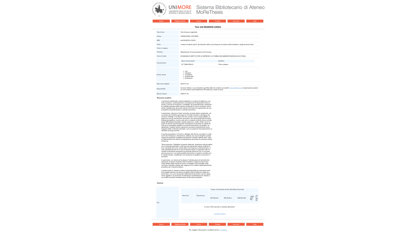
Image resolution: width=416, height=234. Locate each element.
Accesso (236, 21)
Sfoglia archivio (180, 21)
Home (161, 21)
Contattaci (223, 230)
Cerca (199, 21)
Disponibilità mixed (236, 88)
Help (254, 21)
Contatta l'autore (219, 214)
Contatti (217, 21)
